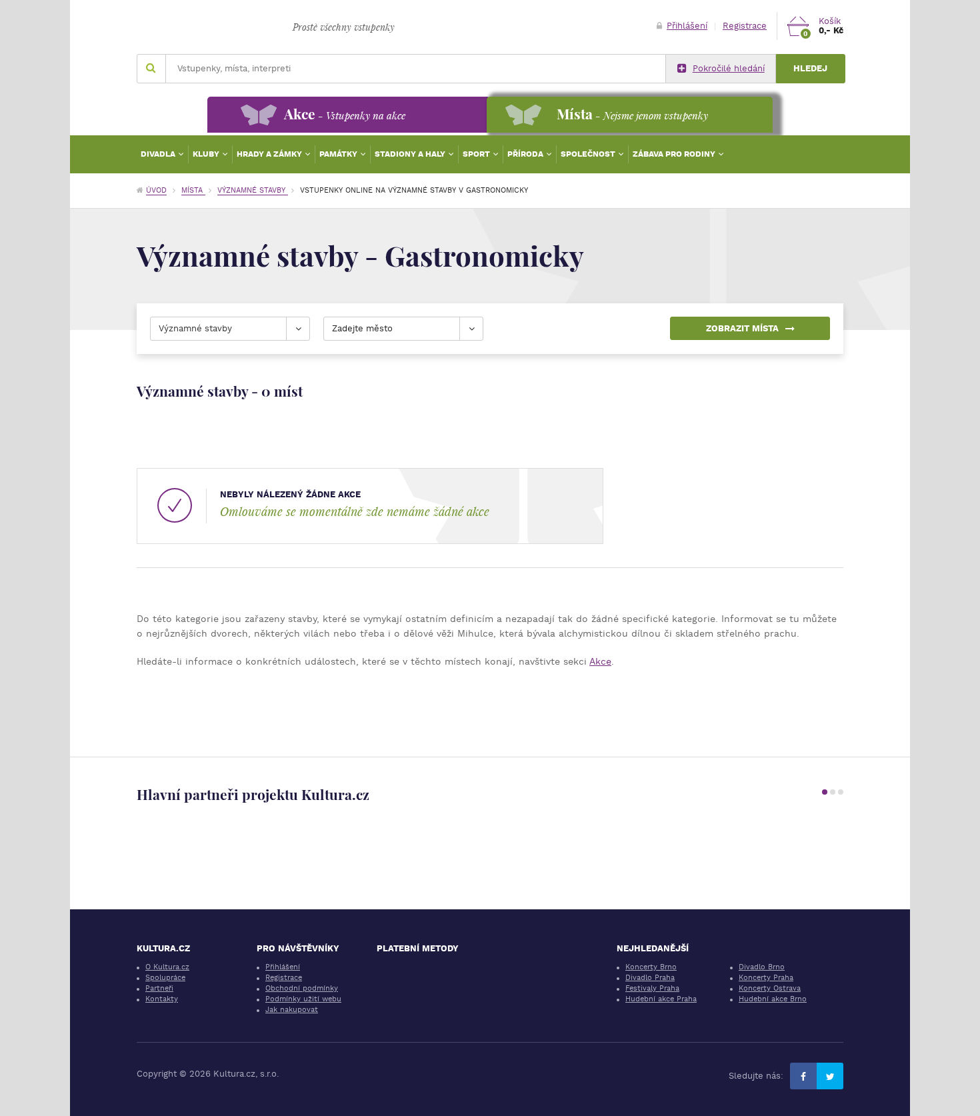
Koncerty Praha (766, 977)
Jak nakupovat (291, 1009)
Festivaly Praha (652, 988)
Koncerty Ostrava (770, 988)
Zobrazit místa (742, 328)
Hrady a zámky (270, 154)
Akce (600, 661)
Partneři (159, 988)
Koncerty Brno (651, 967)
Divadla (159, 154)
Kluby (207, 154)
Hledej (810, 68)
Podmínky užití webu (303, 999)
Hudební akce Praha (661, 999)
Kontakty (161, 999)
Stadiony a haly (411, 154)
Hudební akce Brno (773, 999)
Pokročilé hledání (729, 68)
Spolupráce (165, 977)
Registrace (745, 26)
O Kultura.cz (167, 967)
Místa (193, 190)
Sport (477, 154)
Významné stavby (252, 190)
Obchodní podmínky (301, 988)
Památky (339, 154)
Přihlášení (687, 26)
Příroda (526, 154)
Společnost (589, 154)
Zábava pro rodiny (675, 154)
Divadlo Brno (762, 967)
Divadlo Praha (650, 977)
